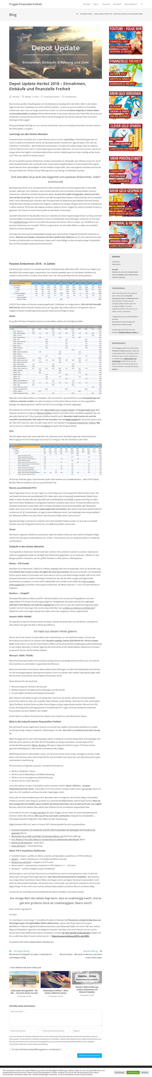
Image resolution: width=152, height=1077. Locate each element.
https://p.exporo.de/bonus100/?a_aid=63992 (70, 936)
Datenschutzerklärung (32, 1049)
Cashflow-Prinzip (20, 222)
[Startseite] (77, 14)
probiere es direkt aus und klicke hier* (79, 608)
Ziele (52, 942)
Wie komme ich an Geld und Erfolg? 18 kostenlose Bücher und (37, 836)
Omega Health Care (86, 410)
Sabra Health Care (51, 410)
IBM (98, 423)
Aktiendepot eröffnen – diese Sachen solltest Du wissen (55, 991)
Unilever (92, 423)
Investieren (46, 942)
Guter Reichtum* (18, 846)
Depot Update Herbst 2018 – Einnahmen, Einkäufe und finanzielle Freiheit (118, 14)
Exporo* (14, 859)
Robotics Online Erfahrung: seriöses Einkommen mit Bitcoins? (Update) (87, 989)
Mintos (35, 745)
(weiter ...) (115, 369)
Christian (16, 97)
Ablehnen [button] (145, 1072)
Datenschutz (116, 264)
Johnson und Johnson (79, 423)
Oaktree (47, 426)
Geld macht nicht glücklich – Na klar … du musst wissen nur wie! (24, 991)
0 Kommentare (71, 97)
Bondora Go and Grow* (21, 862)
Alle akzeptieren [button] (133, 1072)
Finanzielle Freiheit (51, 97)
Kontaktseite (121, 277)
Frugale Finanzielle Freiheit (25, 4)
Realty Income (72, 419)
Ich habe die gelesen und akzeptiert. (37, 1049)
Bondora (42, 745)
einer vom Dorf (39, 812)
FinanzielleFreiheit (35, 942)
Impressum (116, 262)
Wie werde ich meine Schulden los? (123, 322)
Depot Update (24, 942)
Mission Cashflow (44, 413)
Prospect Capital (67, 410)
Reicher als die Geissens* (22, 843)
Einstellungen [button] (119, 1072)
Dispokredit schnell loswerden (122, 325)
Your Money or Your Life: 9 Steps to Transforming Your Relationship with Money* (45, 839)
